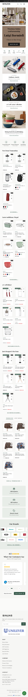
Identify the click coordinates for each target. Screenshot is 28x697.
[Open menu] (24, 4)
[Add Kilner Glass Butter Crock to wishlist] (11, 327)
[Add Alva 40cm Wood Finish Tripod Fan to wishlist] (23, 377)
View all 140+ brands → (14, 545)
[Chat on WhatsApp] (24, 693)
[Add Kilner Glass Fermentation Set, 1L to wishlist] (23, 289)
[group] (14, 573)
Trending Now (9, 418)
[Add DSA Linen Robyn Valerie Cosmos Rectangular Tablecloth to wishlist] (11, 442)
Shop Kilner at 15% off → (14, 346)
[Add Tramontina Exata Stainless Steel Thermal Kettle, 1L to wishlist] (11, 176)
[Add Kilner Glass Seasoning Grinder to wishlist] (11, 308)
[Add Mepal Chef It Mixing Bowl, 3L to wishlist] (11, 263)
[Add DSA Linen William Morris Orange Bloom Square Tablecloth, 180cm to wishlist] (11, 462)
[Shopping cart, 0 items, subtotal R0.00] (21, 4)
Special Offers (5, 651)
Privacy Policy (5, 663)
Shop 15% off (14, 44)
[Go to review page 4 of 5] (15, 588)
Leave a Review (18, 593)
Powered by (14, 695)
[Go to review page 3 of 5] (14, 588)
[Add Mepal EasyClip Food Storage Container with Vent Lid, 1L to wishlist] (11, 223)
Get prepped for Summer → (14, 412)
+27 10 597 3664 (6, 677)
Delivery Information (7, 661)
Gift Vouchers (5, 646)
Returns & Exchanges (7, 665)
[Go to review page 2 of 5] (13, 588)
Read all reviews (8, 593)
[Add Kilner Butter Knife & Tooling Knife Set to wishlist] (11, 289)
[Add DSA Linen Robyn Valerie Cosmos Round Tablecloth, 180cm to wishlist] (11, 423)
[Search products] (17, 4)
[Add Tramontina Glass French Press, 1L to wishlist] (11, 157)
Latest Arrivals (18, 418)
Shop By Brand (5, 644)
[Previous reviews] (8, 588)
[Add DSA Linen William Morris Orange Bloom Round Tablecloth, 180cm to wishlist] (23, 442)
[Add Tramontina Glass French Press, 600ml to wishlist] (23, 157)
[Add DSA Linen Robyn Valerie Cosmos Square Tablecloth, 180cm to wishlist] (23, 423)
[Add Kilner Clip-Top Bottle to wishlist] (23, 308)
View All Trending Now (13, 481)
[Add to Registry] (11, 160)
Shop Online (5, 642)
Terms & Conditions (7, 667)
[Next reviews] (19, 588)
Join (23, 623)
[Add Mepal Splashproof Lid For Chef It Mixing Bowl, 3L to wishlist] (11, 243)
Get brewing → (14, 212)
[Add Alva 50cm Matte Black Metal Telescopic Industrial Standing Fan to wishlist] (23, 358)
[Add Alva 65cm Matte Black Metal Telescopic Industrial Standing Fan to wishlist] (11, 358)
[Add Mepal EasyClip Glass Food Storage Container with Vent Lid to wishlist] (23, 223)
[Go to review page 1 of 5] (12, 588)
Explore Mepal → (14, 279)
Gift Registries (5, 649)
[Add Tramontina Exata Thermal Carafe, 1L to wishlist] (23, 176)
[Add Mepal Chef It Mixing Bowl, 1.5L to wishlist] (23, 243)
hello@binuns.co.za (6, 675)
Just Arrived (5, 653)
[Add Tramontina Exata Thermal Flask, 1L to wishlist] (11, 195)
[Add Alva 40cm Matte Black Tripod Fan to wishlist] (11, 396)
